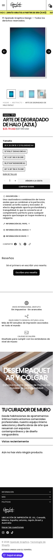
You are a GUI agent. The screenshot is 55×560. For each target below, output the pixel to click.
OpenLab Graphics (19, 542)
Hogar (6, 100)
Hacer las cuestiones (13, 527)
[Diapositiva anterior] (4, 50)
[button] (3, 5)
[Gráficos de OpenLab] (9, 511)
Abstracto (17, 100)
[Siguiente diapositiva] (48, 50)
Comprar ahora (26, 184)
